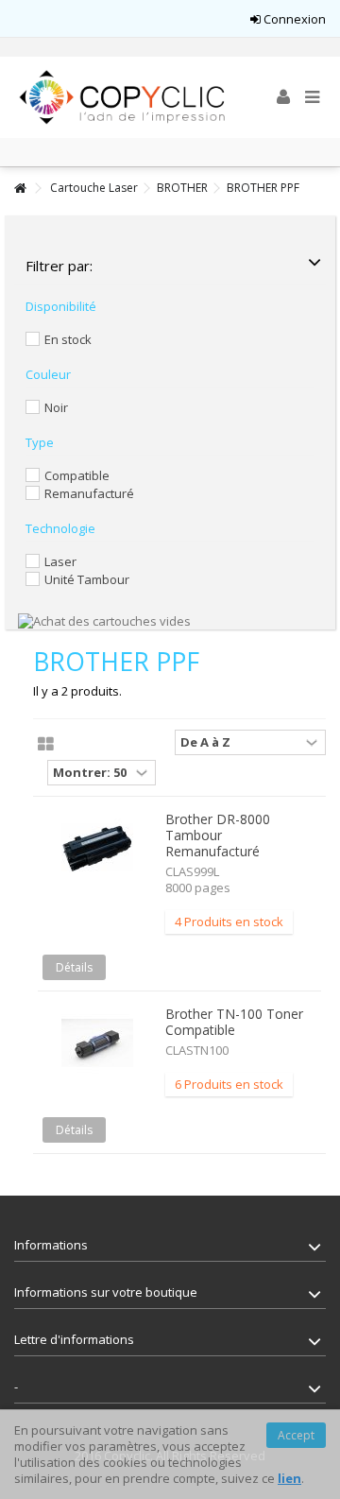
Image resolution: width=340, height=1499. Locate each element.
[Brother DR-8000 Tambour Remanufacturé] (96, 848)
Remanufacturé (89, 493)
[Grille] (46, 745)
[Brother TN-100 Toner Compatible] (96, 1043)
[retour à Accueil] (20, 188)
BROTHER (182, 188)
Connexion (293, 18)
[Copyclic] (122, 97)
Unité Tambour (86, 579)
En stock (68, 339)
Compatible (77, 475)
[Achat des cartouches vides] (104, 620)
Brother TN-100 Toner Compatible (234, 1022)
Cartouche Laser (94, 188)
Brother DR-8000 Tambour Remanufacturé (217, 835)
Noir (56, 407)
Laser (60, 561)
